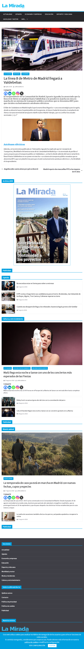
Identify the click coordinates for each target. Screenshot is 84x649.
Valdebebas (25, 74)
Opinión (18, 14)
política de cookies (31, 642)
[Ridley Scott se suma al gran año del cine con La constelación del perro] (8, 401)
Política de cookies (8, 606)
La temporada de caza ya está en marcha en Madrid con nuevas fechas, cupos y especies (39, 484)
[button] (27, 19)
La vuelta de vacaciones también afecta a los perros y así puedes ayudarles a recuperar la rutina (47, 515)
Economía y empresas (33, 14)
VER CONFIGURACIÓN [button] (37, 646)
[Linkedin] (9, 93)
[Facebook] (5, 93)
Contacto (5, 597)
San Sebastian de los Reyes (39, 368)
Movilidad (17, 74)
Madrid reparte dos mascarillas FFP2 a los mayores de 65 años (61, 170)
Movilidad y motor (10, 19)
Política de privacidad (9, 602)
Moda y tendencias (8, 576)
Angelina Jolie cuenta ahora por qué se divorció (21, 169)
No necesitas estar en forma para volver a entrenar (35, 283)
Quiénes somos (7, 593)
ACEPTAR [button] (52, 646)
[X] (21, 93)
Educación (49, 14)
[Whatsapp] (13, 93)
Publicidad (5, 610)
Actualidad (7, 14)
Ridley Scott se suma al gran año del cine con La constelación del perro (41, 400)
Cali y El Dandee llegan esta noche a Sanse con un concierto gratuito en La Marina (45, 411)
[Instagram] (17, 93)
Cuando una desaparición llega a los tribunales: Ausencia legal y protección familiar (47, 307)
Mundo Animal (8, 478)
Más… (24, 19)
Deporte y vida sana (64, 14)
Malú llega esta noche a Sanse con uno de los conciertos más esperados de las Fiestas (37, 374)
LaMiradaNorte (19, 86)
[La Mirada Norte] (15, 626)
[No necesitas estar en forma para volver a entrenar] (8, 285)
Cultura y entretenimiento (22, 368)
